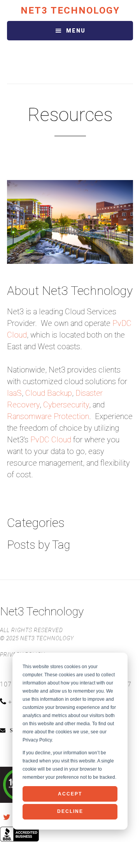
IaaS (14, 393)
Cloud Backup (48, 393)
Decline (70, 811)
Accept (70, 794)
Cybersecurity (66, 404)
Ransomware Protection (48, 416)
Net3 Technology (70, 10)
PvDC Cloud (50, 439)
